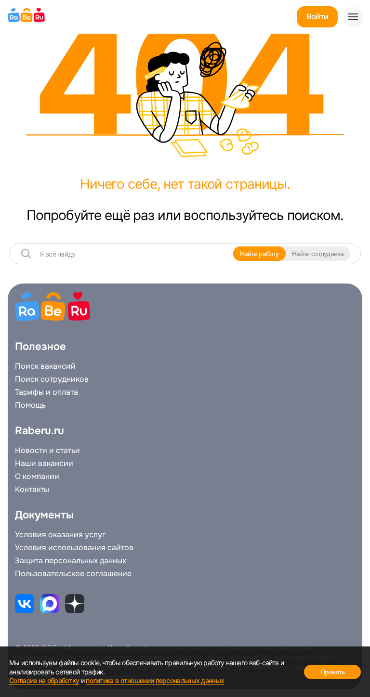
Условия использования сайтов (74, 548)
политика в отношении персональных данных (155, 680)
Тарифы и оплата (46, 392)
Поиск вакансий (45, 366)
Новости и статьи (47, 450)
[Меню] (353, 17)
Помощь (30, 405)
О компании (37, 476)
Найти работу (259, 254)
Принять (332, 672)
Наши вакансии (44, 463)
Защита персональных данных (70, 561)
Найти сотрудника (318, 254)
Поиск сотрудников (52, 379)
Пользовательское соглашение (73, 574)
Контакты (32, 489)
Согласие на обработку (44, 680)
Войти (317, 17)
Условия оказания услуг (60, 535)
